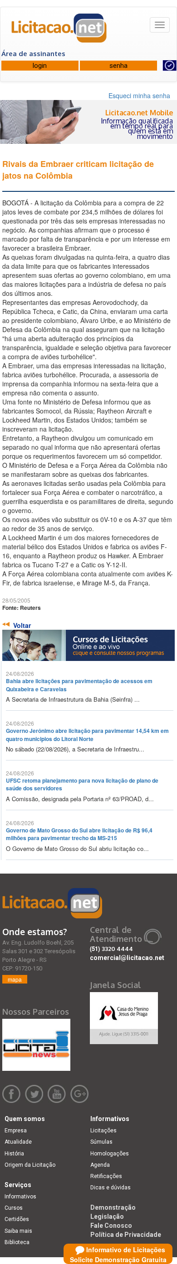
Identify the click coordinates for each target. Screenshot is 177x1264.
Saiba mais (18, 1231)
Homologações (109, 1153)
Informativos (20, 1196)
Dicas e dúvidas (110, 1187)
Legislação (107, 1216)
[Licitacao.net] (59, 31)
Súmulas (101, 1142)
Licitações (103, 1130)
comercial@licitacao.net (127, 957)
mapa (15, 979)
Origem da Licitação (30, 1165)
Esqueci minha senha (139, 95)
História (14, 1153)
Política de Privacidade (125, 1234)
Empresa (16, 1130)
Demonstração (113, 1207)
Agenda (100, 1165)
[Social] (124, 1015)
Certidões (17, 1219)
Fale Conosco (111, 1225)
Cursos (14, 1208)
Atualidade (18, 1142)
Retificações (106, 1176)
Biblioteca (17, 1242)
